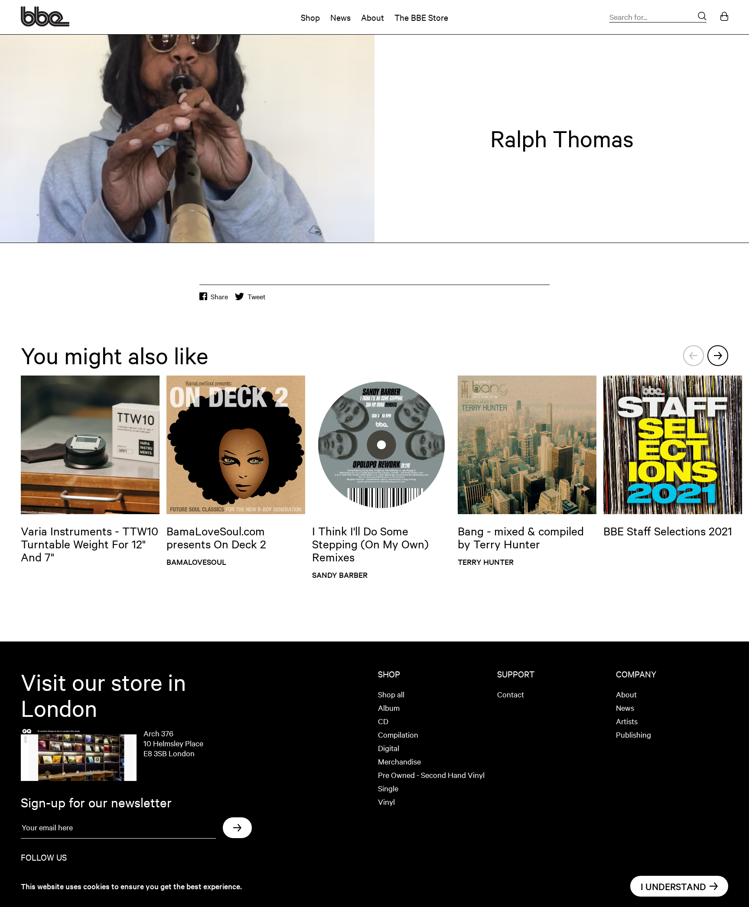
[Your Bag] (724, 17)
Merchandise (399, 761)
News (340, 17)
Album (389, 708)
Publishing (633, 734)
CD (383, 721)
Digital (388, 748)
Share (219, 296)
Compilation (398, 734)
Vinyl (386, 802)
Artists (627, 721)
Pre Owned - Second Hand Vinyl (431, 775)
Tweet (256, 296)
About (372, 17)
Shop (310, 17)
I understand (673, 886)
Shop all (391, 694)
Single (388, 788)
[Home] (45, 23)
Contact (510, 694)
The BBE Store (421, 17)
